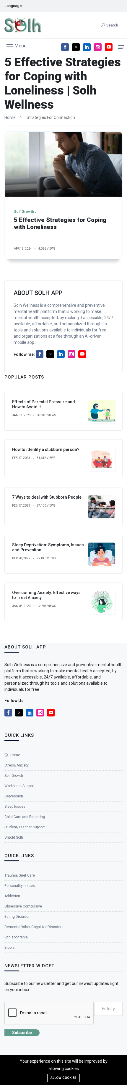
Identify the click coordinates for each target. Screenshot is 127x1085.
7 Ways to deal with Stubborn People (47, 497)
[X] (76, 47)
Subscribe (22, 1032)
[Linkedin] (87, 47)
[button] (17, 45)
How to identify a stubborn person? (45, 449)
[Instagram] (98, 47)
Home (10, 117)
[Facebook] (65, 47)
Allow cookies (63, 1078)
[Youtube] (109, 47)
